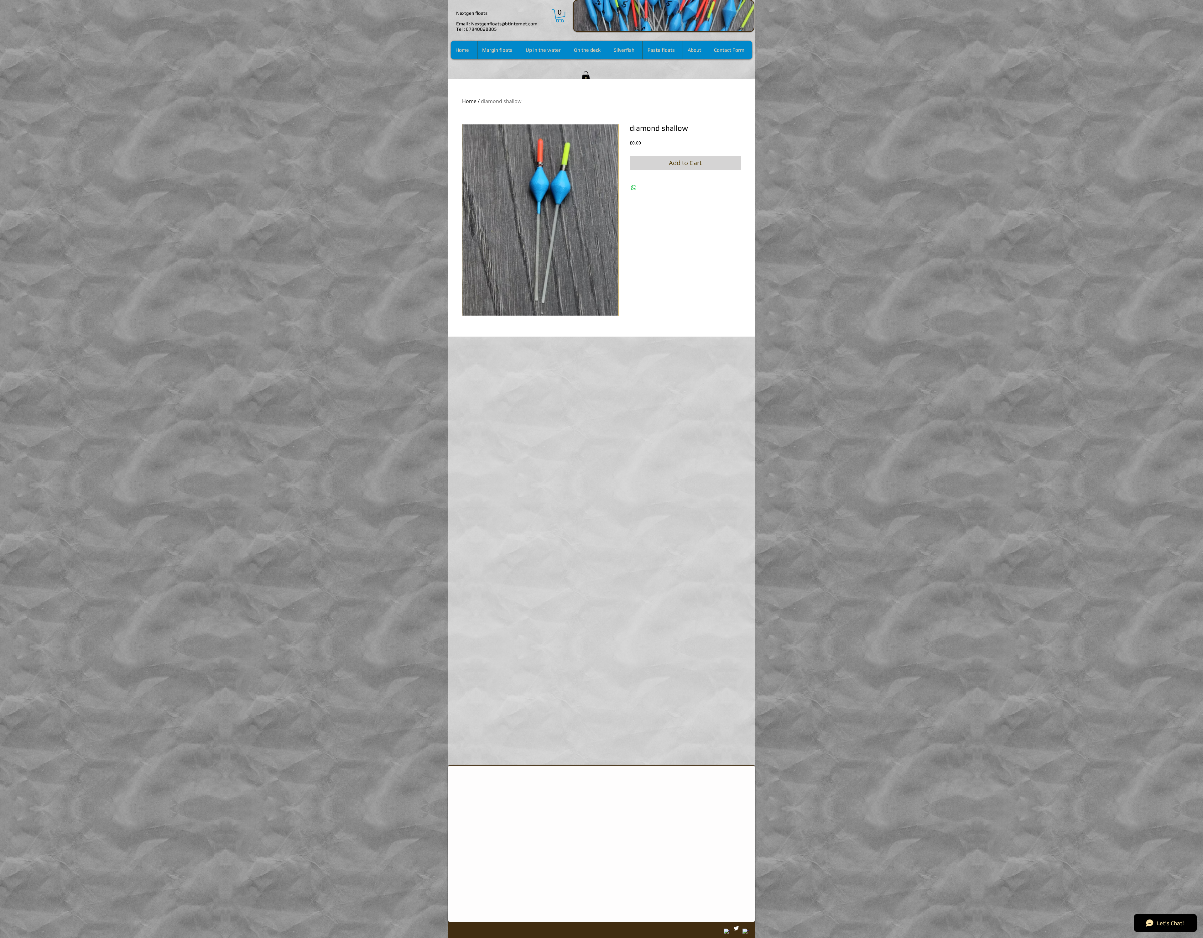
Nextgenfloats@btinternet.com (504, 23)
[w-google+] (727, 932)
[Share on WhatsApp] (634, 187)
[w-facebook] (745, 932)
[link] (560, 15)
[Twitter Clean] (736, 928)
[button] (585, 76)
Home (469, 101)
